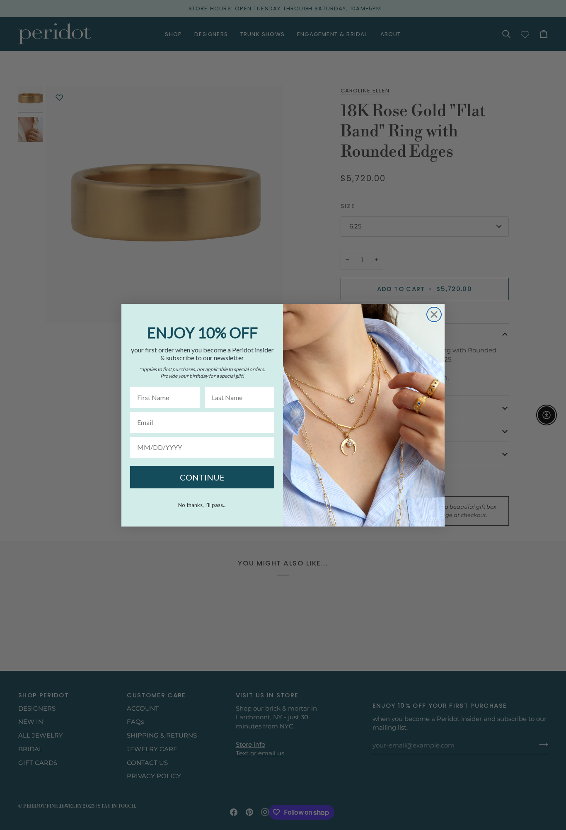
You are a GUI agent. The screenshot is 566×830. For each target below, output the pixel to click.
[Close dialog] (434, 314)
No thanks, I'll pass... (202, 505)
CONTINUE (202, 477)
